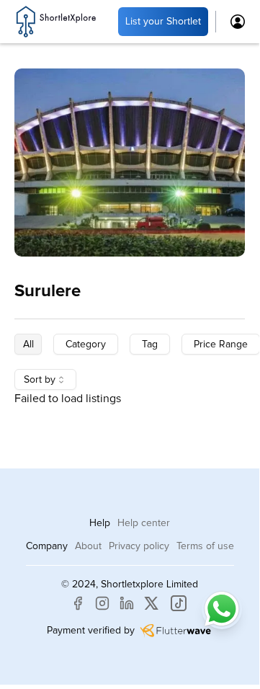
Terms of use (205, 546)
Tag (150, 344)
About (88, 546)
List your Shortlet (163, 22)
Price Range (221, 344)
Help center (143, 523)
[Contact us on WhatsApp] (222, 609)
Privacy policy (139, 546)
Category (86, 344)
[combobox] (45, 379)
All (28, 344)
